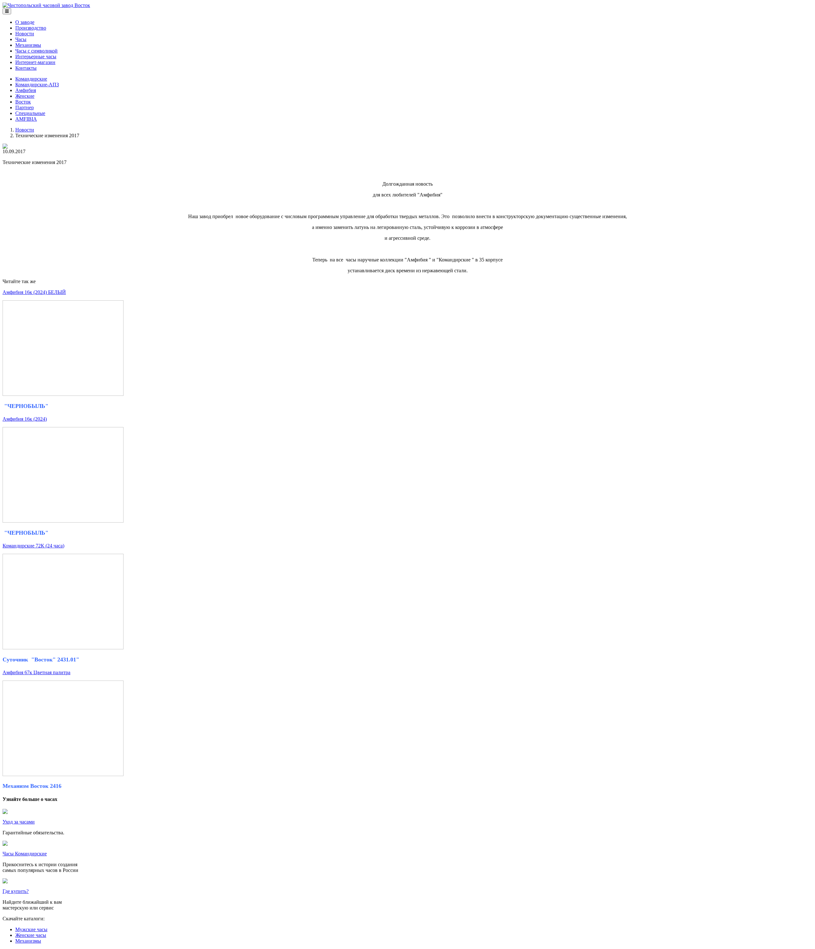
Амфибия (25, 90)
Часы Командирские (25, 853)
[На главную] (46, 5)
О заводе (24, 22)
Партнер (24, 107)
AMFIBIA (26, 119)
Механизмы (28, 45)
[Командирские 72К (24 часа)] (63, 647)
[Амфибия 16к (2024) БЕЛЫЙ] (63, 394)
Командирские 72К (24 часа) (33, 545)
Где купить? (16, 891)
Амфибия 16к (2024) (25, 419)
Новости (24, 33)
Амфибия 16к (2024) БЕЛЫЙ (34, 292)
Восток (23, 101)
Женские (24, 96)
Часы (20, 39)
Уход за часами (19, 821)
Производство (30, 28)
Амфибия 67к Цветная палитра (36, 672)
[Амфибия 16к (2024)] (63, 521)
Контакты (26, 68)
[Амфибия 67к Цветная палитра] (63, 774)
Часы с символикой (36, 51)
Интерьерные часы (35, 56)
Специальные (30, 113)
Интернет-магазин (35, 62)
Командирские (31, 79)
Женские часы (30, 935)
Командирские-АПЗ (37, 84)
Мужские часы (31, 929)
